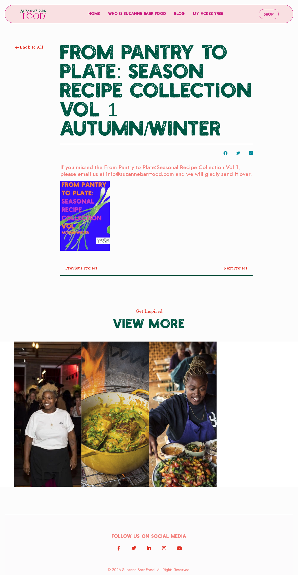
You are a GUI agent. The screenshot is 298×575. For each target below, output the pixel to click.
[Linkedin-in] (149, 548)
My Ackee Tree (208, 14)
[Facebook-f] (118, 548)
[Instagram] (164, 548)
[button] (225, 153)
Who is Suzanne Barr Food (137, 14)
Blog (179, 14)
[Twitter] (134, 548)
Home (94, 14)
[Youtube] (179, 548)
